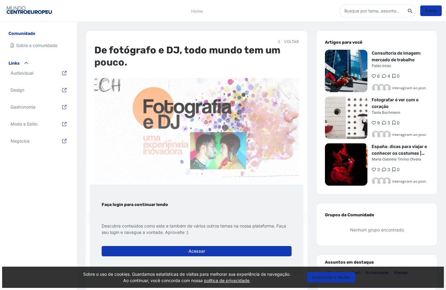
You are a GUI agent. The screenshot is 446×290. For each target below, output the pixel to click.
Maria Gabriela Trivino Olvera (396, 159)
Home (197, 10)
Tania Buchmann (386, 112)
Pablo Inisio (381, 65)
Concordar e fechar (331, 277)
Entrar (431, 10)
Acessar (196, 251)
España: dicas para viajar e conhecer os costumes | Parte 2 (399, 153)
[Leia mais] (346, 71)
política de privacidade (226, 280)
